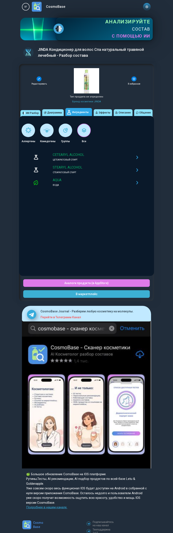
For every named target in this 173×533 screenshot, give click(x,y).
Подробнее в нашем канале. (46, 507)
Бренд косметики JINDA (86, 101)
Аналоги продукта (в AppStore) (86, 283)
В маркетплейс (86, 294)
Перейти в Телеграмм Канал (61, 317)
